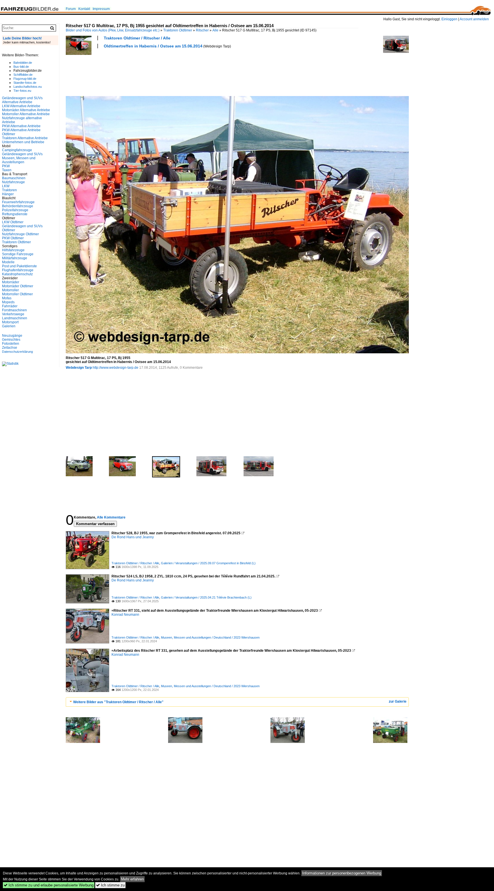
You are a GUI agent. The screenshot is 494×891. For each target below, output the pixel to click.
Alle (215, 30)
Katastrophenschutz (17, 274)
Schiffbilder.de (23, 74)
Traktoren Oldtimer (177, 30)
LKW (5, 186)
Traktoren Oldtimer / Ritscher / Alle (137, 38)
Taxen (6, 170)
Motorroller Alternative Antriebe (26, 114)
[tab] (237, 702)
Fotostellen (10, 344)
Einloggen (449, 19)
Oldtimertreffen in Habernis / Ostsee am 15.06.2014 (153, 46)
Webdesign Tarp (79, 368)
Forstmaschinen (14, 310)
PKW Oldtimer (13, 238)
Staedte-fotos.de (24, 82)
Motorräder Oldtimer (17, 286)
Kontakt (84, 9)
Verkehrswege (13, 314)
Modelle (8, 262)
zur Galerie (398, 701)
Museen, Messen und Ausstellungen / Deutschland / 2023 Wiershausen (210, 637)
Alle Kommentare (111, 517)
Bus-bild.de (21, 66)
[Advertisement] (170, 71)
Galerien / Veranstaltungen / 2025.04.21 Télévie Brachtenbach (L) (206, 597)
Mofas (6, 298)
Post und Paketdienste (19, 266)
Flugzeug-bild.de (24, 78)
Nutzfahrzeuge (13, 182)
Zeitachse (9, 348)
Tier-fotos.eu (22, 90)
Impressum (101, 9)
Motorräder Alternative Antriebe (26, 110)
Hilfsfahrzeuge (13, 250)
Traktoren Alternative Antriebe (25, 138)
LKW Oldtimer (12, 222)
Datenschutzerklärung (17, 351)
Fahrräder (9, 306)
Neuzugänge (12, 336)
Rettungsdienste (14, 214)
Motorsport (10, 322)
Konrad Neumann (125, 615)
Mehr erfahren (132, 879)
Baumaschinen (13, 178)
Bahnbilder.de (22, 62)
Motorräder (10, 282)
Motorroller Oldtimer (17, 294)
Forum (71, 9)
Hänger (8, 194)
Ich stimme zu (110, 885)
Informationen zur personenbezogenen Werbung (341, 873)
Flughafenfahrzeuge (17, 270)
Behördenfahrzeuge (17, 206)
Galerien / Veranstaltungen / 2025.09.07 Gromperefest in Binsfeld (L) (208, 563)
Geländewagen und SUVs (22, 154)
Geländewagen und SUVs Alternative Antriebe (22, 100)
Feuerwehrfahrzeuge (18, 202)
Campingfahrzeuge (17, 150)
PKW (6, 166)
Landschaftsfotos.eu (27, 86)
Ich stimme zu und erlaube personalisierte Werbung (48, 885)
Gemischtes (11, 340)
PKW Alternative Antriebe (21, 126)
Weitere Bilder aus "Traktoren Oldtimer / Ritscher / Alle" (118, 702)
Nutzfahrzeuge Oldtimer (20, 234)
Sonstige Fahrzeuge (17, 254)
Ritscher (202, 30)
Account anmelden (474, 19)
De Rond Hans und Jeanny (132, 537)
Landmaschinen (14, 318)
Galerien (8, 326)
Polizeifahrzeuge (15, 210)
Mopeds (8, 302)
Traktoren (9, 190)
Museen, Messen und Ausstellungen (18, 160)
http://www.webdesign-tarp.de (115, 368)
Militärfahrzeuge (14, 258)
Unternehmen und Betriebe (23, 142)
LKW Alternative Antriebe (21, 106)
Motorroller (10, 290)
